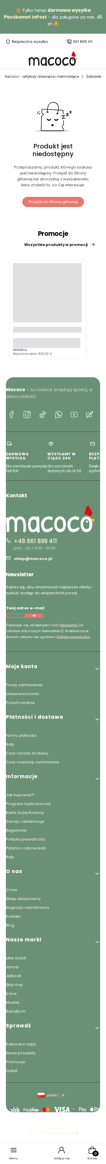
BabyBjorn (16, 1011)
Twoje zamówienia (24, 685)
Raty (10, 744)
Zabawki (93, 76)
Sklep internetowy (51, 1133)
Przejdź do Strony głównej (53, 202)
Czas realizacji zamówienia (32, 762)
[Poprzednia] (6, 17)
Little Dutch (16, 958)
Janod (12, 967)
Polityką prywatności (73, 636)
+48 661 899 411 (35, 541)
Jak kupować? (20, 795)
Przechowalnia (20, 702)
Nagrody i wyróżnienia (27, 907)
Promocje (15, 1062)
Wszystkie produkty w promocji (56, 244)
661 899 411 (82, 41)
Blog (10, 925)
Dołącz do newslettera (33, 615)
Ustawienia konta (22, 694)
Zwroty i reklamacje (25, 821)
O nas (11, 890)
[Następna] (99, 17)
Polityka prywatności (26, 839)
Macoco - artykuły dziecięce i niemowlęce (41, 76)
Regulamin (69, 625)
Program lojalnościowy (28, 804)
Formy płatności (21, 735)
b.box (11, 993)
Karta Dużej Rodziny (25, 812)
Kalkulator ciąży (21, 1044)
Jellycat (13, 976)
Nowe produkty (20, 1053)
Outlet (12, 1071)
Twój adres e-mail (25, 608)
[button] (53, 668)
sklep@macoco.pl (33, 558)
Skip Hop (14, 984)
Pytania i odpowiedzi (26, 848)
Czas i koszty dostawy (27, 753)
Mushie (13, 1002)
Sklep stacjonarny (23, 898)
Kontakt (13, 916)
